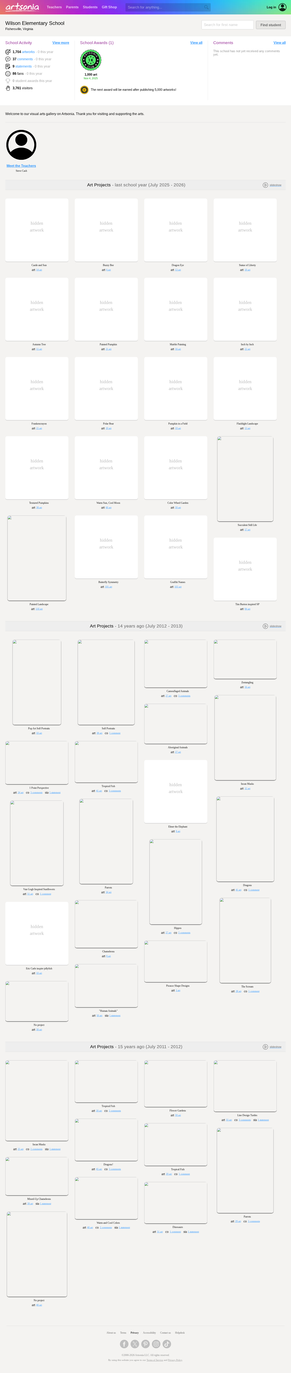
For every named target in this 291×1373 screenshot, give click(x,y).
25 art (20, 1149)
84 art (247, 609)
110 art (39, 609)
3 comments (184, 696)
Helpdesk (180, 1332)
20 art (99, 1111)
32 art (247, 788)
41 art (99, 791)
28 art (238, 991)
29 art (169, 1174)
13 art (178, 270)
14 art (39, 270)
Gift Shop (109, 7)
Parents (72, 7)
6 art (108, 270)
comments (25, 59)
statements (23, 66)
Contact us (165, 1332)
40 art (90, 1227)
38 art (39, 507)
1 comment (114, 733)
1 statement (55, 792)
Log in (271, 7)
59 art (178, 507)
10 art (39, 733)
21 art (108, 349)
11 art (39, 349)
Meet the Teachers (21, 166)
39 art (30, 1203)
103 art (178, 587)
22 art (247, 349)
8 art (108, 956)
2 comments (184, 932)
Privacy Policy (175, 1360)
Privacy (135, 1332)
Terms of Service (155, 1360)
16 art (178, 349)
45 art (99, 1169)
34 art (108, 892)
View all (196, 43)
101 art (108, 587)
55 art (229, 1120)
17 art (247, 529)
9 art (178, 831)
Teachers (54, 7)
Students (90, 7)
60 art (108, 507)
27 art (168, 696)
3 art (178, 990)
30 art (39, 1029)
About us (111, 1332)
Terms (123, 1332)
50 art (99, 1015)
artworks (28, 52)
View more (60, 43)
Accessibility (149, 1332)
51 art (30, 894)
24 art (20, 792)
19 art (247, 270)
